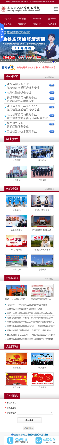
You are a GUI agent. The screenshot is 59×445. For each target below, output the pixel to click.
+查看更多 (49, 77)
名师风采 (22, 24)
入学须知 (52, 24)
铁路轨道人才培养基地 (29, 1)
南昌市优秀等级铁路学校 (46, 1)
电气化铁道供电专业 (19, 92)
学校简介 (22, 18)
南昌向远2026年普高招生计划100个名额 (24, 309)
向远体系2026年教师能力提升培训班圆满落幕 (27, 305)
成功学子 (37, 24)
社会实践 (7, 24)
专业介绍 (37, 18)
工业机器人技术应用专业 (22, 131)
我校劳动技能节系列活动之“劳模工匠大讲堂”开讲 (29, 330)
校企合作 (52, 18)
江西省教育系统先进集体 (13, 1)
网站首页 (7, 18)
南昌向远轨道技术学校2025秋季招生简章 (36, 67)
